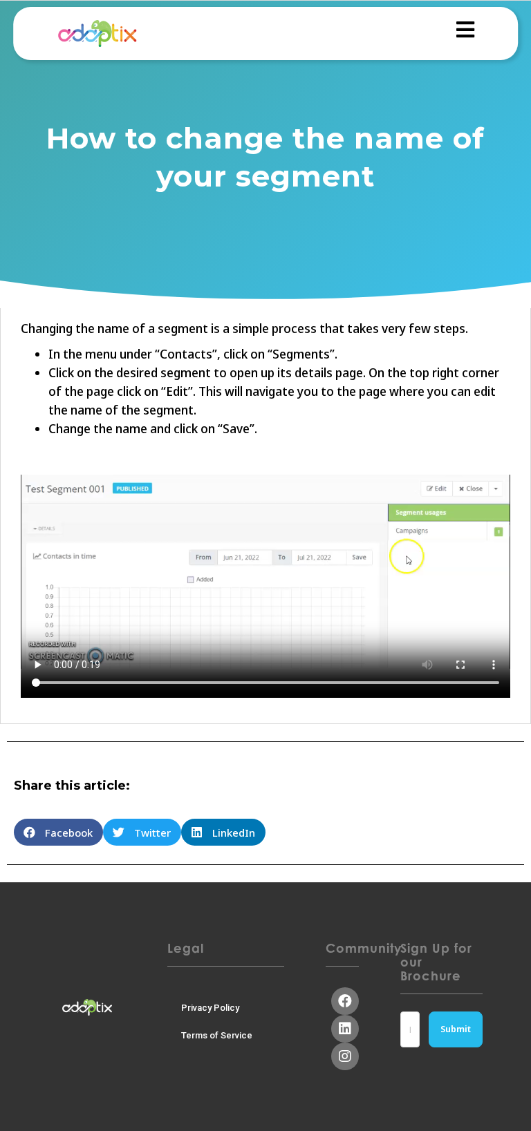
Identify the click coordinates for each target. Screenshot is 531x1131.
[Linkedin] (345, 1029)
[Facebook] (345, 1001)
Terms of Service (216, 1035)
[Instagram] (345, 1056)
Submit (455, 1029)
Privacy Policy (210, 1007)
